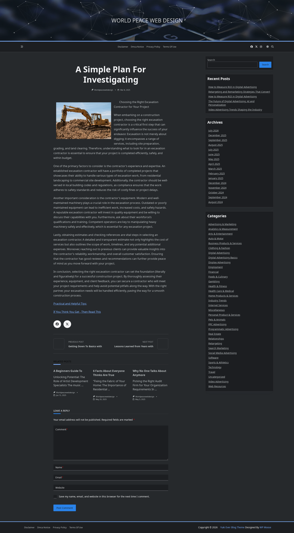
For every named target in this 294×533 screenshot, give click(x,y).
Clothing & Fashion (219, 248)
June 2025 (214, 154)
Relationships (216, 338)
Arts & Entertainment (220, 233)
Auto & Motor (216, 238)
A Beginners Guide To (67, 371)
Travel (211, 372)
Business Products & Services (225, 243)
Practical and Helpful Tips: (70, 303)
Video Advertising (218, 381)
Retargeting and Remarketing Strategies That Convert (239, 91)
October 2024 (216, 192)
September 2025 (217, 140)
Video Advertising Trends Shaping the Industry (235, 109)
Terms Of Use (169, 46)
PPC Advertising (217, 324)
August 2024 (215, 202)
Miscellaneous (216, 310)
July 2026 (213, 130)
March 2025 (215, 168)
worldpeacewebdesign (103, 90)
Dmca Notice (137, 46)
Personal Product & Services (224, 314)
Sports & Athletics (218, 362)
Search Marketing (218, 348)
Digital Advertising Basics (223, 257)
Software (213, 357)
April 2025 (214, 164)
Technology (214, 367)
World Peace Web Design (147, 20)
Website (59, 487)
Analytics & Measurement (223, 229)
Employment (215, 267)
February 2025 (216, 173)
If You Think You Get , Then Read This (77, 312)
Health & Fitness (217, 286)
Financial (213, 271)
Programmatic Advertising (223, 329)
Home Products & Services (223, 295)
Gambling (214, 281)
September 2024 (217, 197)
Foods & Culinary (218, 276)
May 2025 (213, 159)
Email (59, 477)
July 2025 (213, 149)
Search (211, 59)
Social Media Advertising (222, 353)
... (82, 385)
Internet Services (218, 305)
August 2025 (215, 144)
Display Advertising (219, 262)
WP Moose (265, 527)
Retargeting (215, 343)
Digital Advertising (219, 252)
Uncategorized (216, 376)
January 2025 (215, 178)
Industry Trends (217, 300)
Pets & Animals (216, 319)
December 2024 (217, 183)
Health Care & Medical (221, 291)
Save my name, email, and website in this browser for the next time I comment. (104, 496)
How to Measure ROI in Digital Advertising (232, 87)
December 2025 (217, 135)
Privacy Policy (153, 46)
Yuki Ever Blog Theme (232, 527)
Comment (61, 429)
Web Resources (217, 386)
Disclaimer (123, 46)
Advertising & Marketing (222, 224)
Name (59, 467)
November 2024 (217, 187)
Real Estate (214, 333)
